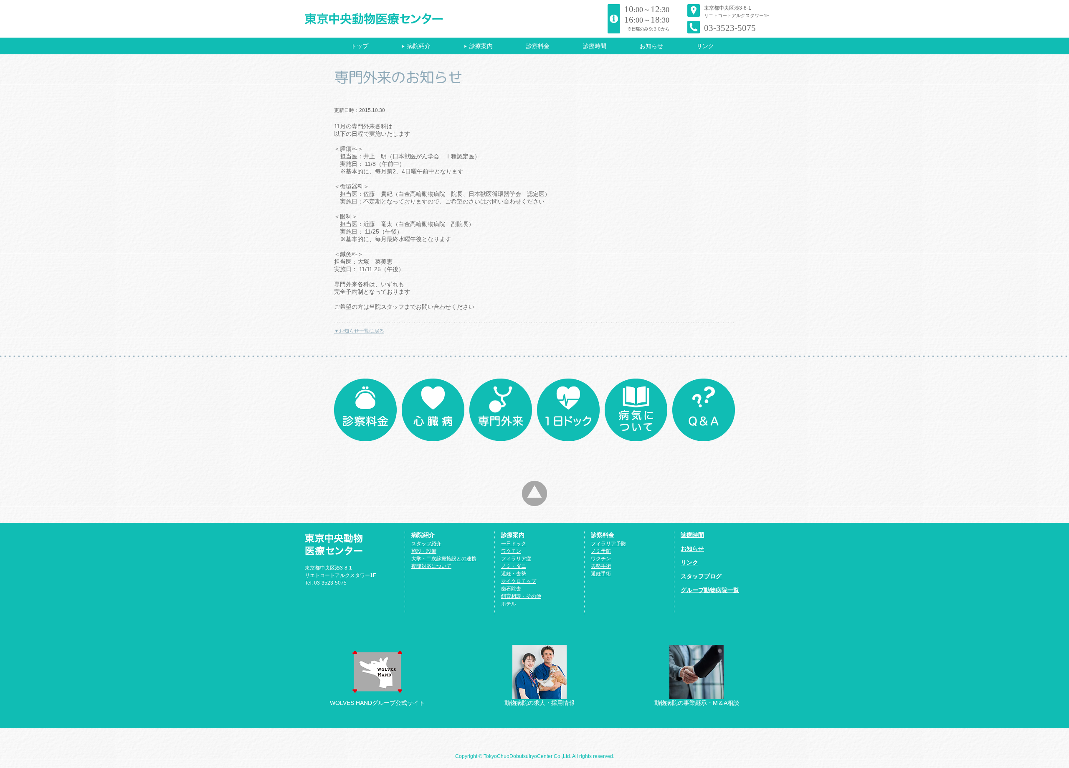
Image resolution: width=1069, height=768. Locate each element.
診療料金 (365, 410)
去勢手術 (601, 566)
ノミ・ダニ (513, 566)
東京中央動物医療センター (389, 18)
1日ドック (568, 410)
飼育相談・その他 (521, 596)
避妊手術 (601, 574)
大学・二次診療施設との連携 (443, 559)
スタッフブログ (701, 576)
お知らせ (651, 46)
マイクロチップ (518, 581)
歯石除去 (511, 589)
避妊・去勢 (513, 574)
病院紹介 (416, 46)
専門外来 (500, 410)
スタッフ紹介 (426, 544)
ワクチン (511, 551)
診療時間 (594, 46)
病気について (636, 410)
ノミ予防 (601, 551)
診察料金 (538, 46)
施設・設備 (423, 551)
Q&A (703, 410)
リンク (705, 46)
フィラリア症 (516, 559)
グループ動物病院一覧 (710, 590)
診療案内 (478, 46)
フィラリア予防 (608, 544)
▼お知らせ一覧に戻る (359, 331)
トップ (359, 46)
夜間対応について (431, 566)
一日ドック (513, 544)
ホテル (508, 604)
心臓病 (433, 410)
